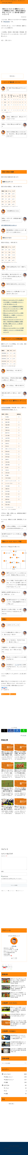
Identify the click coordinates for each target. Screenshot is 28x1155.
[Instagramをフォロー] (16, 958)
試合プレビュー (6, 694)
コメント (4, 856)
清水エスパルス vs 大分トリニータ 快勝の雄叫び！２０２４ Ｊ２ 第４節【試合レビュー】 (13, 330)
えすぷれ (14, 946)
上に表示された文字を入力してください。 (12, 878)
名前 (2, 871)
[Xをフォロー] (14, 958)
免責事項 (21, 1148)
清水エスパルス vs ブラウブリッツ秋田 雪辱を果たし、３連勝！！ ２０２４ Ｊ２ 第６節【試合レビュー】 (13, 315)
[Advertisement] (14, 58)
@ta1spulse (6, 21)
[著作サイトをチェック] (12, 958)
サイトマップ (21, 1150)
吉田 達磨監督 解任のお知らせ (9, 225)
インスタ (17, 664)
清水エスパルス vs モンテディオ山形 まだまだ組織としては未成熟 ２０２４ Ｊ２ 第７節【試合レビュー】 (13, 302)
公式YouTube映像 (5, 407)
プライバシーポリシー (7, 1150)
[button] (25, 1063)
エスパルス (13, 694)
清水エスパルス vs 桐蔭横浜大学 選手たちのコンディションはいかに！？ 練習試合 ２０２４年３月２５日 (13, 308)
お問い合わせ (7, 1148)
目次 (11, 76)
